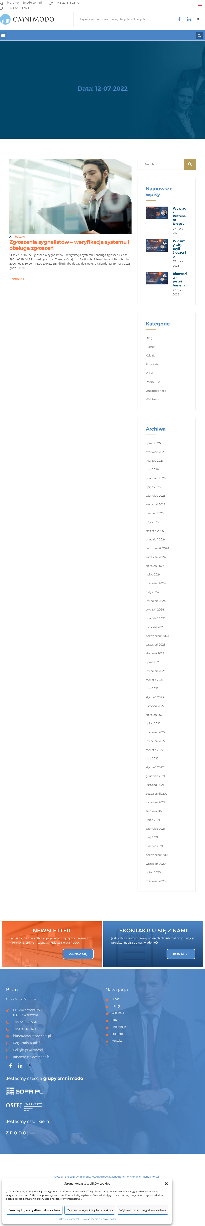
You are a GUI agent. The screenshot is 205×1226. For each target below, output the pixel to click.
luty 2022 (152, 758)
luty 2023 (152, 688)
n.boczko (19, 236)
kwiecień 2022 (155, 741)
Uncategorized (156, 391)
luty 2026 (152, 469)
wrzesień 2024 (156, 557)
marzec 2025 (155, 513)
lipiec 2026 (153, 443)
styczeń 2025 (155, 531)
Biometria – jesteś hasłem (180, 279)
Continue (16, 279)
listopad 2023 (155, 627)
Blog (149, 338)
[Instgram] (189, 19)
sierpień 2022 (155, 715)
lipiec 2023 (153, 662)
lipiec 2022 (153, 723)
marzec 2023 (155, 680)
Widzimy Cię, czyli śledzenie (179, 248)
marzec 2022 (155, 750)
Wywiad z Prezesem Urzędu (179, 216)
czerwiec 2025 (155, 495)
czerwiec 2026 (156, 452)
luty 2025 (152, 522)
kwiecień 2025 (155, 504)
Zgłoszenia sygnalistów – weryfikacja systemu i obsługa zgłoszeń (69, 245)
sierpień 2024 (155, 566)
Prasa (149, 373)
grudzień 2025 (156, 478)
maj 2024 (152, 592)
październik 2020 (157, 855)
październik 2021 (157, 793)
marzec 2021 (154, 846)
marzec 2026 (155, 460)
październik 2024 (157, 548)
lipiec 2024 (153, 574)
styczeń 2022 (155, 767)
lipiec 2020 (153, 872)
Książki (150, 355)
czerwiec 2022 (155, 732)
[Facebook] (179, 19)
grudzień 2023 (156, 618)
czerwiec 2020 (156, 881)
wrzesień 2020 (156, 864)
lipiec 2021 (153, 820)
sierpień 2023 (155, 653)
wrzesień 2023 (155, 644)
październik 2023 (157, 636)
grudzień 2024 (156, 539)
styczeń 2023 (155, 697)
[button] (166, 1184)
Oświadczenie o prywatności (98, 1218)
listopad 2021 (155, 785)
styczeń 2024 (155, 609)
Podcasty (152, 364)
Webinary (152, 399)
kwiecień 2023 (155, 671)
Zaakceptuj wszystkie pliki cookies (34, 1210)
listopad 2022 (155, 706)
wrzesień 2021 (155, 802)
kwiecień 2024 (156, 601)
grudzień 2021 (155, 776)
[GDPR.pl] (198, 19)
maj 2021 (152, 837)
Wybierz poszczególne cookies (142, 1210)
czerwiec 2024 (156, 583)
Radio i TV (153, 382)
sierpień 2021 (155, 811)
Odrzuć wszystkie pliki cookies (90, 1210)
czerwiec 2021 (155, 828)
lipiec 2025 (153, 487)
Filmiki (150, 347)
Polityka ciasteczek (68, 1218)
